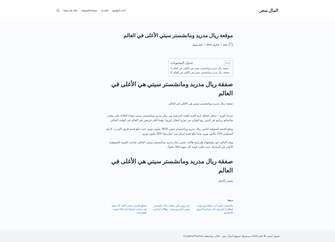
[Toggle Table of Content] (225, 63)
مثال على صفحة (70, 10)
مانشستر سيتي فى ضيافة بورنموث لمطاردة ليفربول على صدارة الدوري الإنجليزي (214, 209)
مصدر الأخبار (225, 180)
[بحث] (58, 10)
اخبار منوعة (197, 44)
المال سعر (268, 10)
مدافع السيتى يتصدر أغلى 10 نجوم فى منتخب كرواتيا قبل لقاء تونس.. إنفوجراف (129, 209)
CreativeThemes (193, 236)
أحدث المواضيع (119, 10)
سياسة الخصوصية (89, 10)
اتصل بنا (104, 10)
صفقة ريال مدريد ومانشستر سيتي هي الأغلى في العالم (201, 68)
